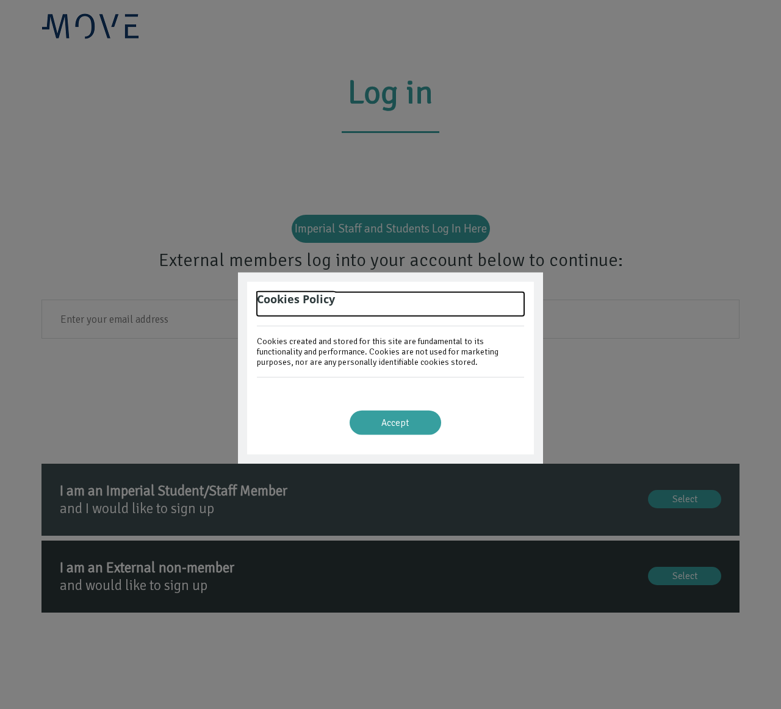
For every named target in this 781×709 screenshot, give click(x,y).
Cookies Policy (296, 299)
